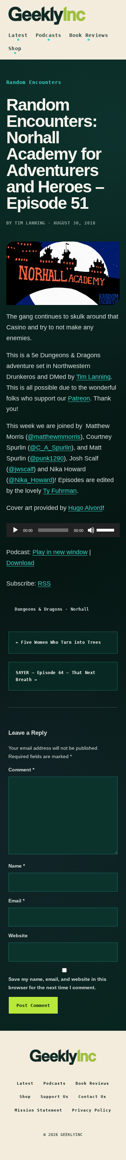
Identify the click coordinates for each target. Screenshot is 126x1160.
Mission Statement (38, 1110)
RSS (44, 583)
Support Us (55, 1096)
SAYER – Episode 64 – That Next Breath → (56, 676)
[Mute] (91, 530)
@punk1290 (47, 458)
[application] (63, 530)
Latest (18, 35)
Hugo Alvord (85, 507)
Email (16, 900)
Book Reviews (88, 35)
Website (18, 935)
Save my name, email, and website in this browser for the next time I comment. (57, 983)
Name (16, 866)
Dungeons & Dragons (39, 609)
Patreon (79, 398)
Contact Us (92, 1096)
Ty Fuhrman (60, 490)
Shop (14, 48)
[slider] (106, 529)
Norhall (80, 609)
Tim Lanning (93, 376)
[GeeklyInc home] (46, 15)
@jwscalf (21, 469)
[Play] (15, 530)
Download (20, 562)
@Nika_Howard (30, 479)
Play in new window (60, 552)
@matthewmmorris (54, 436)
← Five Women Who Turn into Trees (58, 642)
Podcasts (49, 35)
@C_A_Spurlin (50, 447)
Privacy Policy (91, 1110)
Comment (21, 769)
